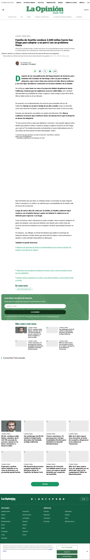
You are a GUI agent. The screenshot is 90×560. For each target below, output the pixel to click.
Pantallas (79, 17)
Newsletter (47, 514)
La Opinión (18, 36)
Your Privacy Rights (67, 547)
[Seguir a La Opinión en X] (35, 499)
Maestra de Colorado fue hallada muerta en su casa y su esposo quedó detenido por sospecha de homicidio (56, 470)
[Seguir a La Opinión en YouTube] (42, 499)
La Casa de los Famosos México (62, 17)
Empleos (67, 514)
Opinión (24, 525)
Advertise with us (69, 521)
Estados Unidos (29, 2)
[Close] (87, 551)
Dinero (3, 525)
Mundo (60, 2)
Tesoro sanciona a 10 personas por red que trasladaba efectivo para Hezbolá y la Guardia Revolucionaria (35, 346)
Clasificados (68, 511)
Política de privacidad (34, 316)
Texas (3, 535)
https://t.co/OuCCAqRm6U (23, 136)
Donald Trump (12, 17)
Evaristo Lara (27, 62)
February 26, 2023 (39, 138)
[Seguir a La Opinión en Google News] (49, 499)
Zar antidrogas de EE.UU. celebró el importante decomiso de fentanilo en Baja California (66, 332)
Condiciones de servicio (53, 316)
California (25, 531)
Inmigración (51, 2)
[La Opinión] (44, 10)
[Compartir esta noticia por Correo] (50, 71)
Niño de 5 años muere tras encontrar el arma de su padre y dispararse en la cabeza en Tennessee (66, 346)
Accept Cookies (67, 556)
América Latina (71, 2)
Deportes (25, 521)
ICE (22, 17)
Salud (2, 528)
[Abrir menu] (3, 10)
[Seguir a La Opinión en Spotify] (60, 499)
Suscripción (47, 518)
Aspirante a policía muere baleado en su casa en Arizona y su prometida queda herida (10, 469)
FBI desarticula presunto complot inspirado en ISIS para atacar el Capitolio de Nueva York (34, 469)
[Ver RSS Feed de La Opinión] (63, 499)
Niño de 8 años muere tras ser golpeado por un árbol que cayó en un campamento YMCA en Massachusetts (79, 470)
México (82, 2)
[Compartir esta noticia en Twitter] (45, 71)
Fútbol (29, 17)
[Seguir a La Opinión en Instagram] (39, 499)
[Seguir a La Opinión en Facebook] (32, 499)
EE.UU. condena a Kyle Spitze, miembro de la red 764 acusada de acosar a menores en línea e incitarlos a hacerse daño (35, 333)
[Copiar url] (55, 71)
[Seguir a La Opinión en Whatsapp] (56, 499)
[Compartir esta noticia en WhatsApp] (35, 71)
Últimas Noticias (7, 2)
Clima (66, 518)
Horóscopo (47, 521)
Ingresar (86, 9)
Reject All (67, 552)
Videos (18, 2)
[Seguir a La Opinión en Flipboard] (53, 499)
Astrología (4, 538)
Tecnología (4, 531)
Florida (24, 535)
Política (41, 2)
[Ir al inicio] (8, 499)
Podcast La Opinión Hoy (42, 17)
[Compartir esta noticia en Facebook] (40, 71)
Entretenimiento (5, 521)
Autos (24, 528)
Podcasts (46, 511)
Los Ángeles (25, 518)
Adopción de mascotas (24, 289)
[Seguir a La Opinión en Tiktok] (46, 499)
